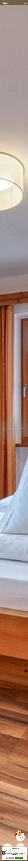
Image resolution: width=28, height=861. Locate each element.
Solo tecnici (10, 857)
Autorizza (18, 857)
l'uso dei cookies (17, 854)
